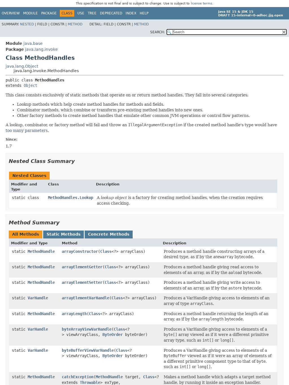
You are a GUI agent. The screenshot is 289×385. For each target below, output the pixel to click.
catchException (77, 377)
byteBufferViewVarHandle (88, 350)
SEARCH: (157, 32)
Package (49, 13)
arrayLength (74, 313)
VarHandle (38, 298)
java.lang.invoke (41, 49)
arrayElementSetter (82, 282)
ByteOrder (112, 334)
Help (144, 13)
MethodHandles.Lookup (70, 197)
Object (30, 85)
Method (75, 24)
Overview (11, 13)
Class (105, 251)
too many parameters (27, 130)
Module (30, 13)
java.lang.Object (22, 66)
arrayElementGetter (82, 267)
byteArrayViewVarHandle (86, 329)
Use (80, 13)
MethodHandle (41, 251)
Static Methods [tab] (63, 234)
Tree (92, 13)
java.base (33, 43)
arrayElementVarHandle (85, 298)
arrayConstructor (80, 251)
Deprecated (111, 13)
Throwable (90, 382)
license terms (201, 3)
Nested (27, 24)
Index (131, 13)
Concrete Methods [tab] (108, 234)
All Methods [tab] (25, 234)
